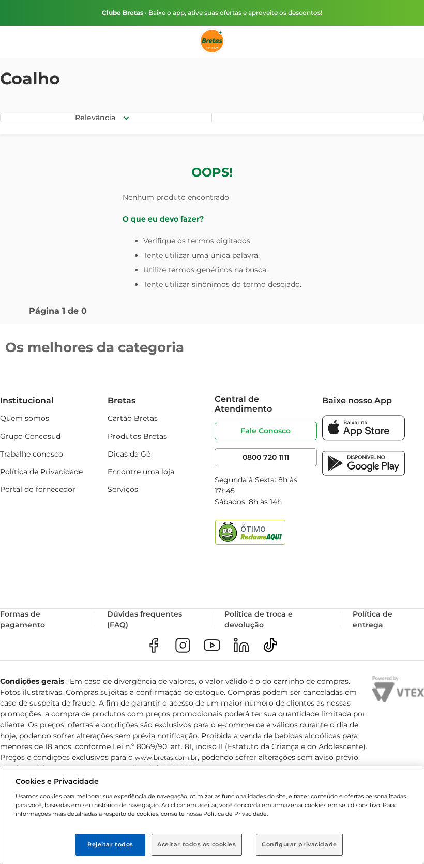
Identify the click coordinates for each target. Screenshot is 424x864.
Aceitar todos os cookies (196, 844)
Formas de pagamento (22, 619)
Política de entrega (372, 619)
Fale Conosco (265, 430)
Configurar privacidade (299, 844)
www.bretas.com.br (166, 758)
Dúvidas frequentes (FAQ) (144, 619)
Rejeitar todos (110, 844)
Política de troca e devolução (258, 619)
